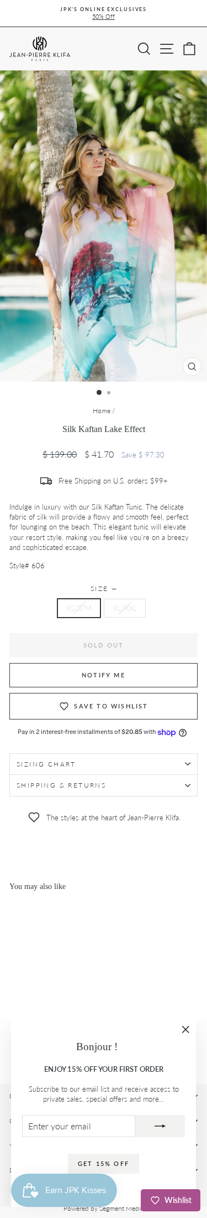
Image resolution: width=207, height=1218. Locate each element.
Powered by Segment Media (103, 1208)
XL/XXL (125, 608)
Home (101, 411)
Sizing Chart (46, 764)
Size (103, 588)
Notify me (103, 675)
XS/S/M (79, 608)
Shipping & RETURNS (61, 785)
